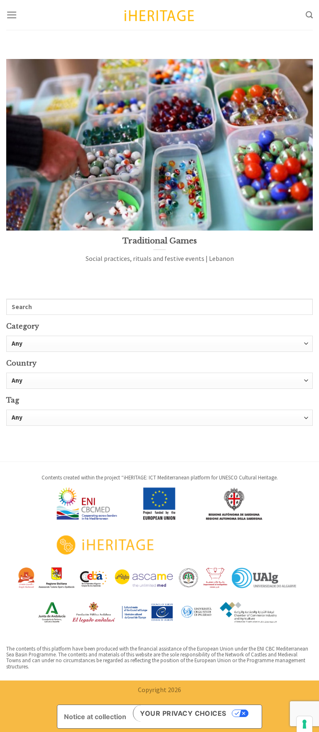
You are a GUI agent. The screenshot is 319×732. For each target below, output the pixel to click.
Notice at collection (95, 716)
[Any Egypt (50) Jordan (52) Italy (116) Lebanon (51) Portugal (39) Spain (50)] (159, 381)
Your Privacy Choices (183, 713)
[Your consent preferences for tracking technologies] (304, 724)
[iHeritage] (159, 14)
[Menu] (11, 15)
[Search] (309, 15)
